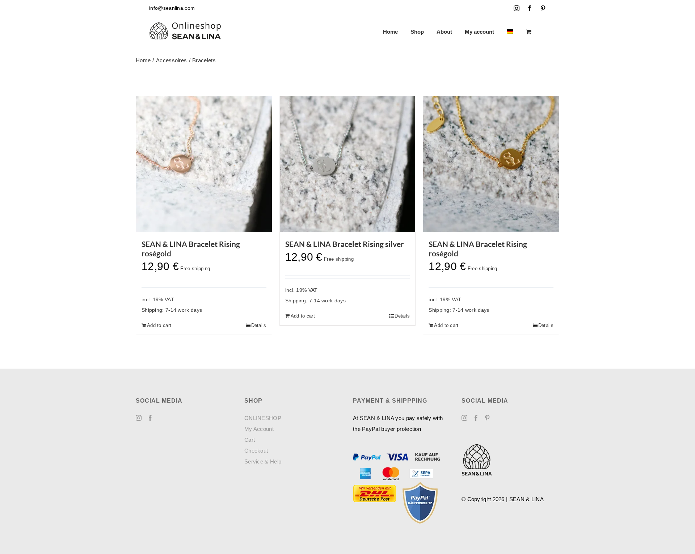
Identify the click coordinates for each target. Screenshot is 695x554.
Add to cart (159, 325)
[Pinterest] (487, 418)
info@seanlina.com (172, 8)
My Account (259, 429)
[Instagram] (139, 418)
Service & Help (262, 461)
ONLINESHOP (262, 418)
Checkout (256, 451)
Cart (249, 440)
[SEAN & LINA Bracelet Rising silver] (348, 164)
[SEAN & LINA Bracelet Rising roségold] (204, 164)
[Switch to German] (510, 31)
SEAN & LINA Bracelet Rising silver (344, 243)
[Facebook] (150, 418)
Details (258, 325)
